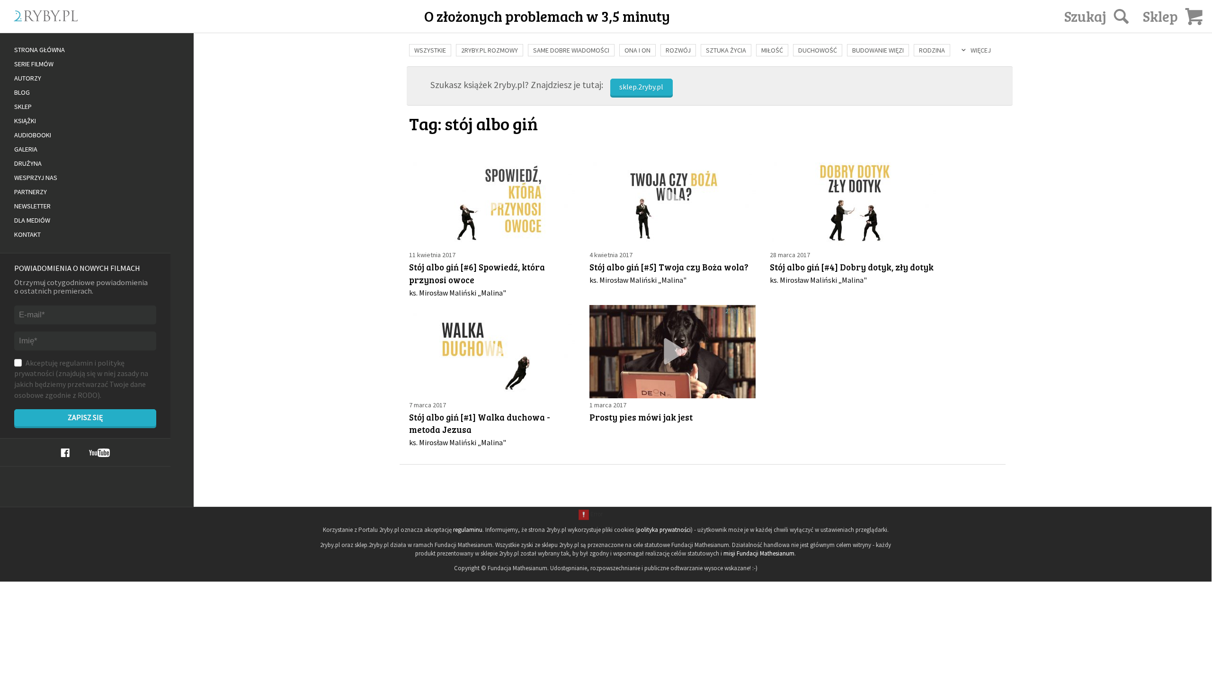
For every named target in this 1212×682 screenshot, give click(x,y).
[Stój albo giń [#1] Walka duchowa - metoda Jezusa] (492, 351)
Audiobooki (32, 135)
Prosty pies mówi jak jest (641, 417)
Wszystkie (430, 50)
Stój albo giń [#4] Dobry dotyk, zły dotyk (852, 267)
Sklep (23, 106)
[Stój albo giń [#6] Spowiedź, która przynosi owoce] (492, 201)
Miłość (772, 50)
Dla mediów (32, 220)
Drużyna (28, 163)
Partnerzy (30, 192)
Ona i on (637, 50)
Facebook (65, 453)
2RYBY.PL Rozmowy (489, 50)
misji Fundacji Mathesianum (758, 553)
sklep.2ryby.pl (641, 86)
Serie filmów (33, 64)
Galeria (25, 149)
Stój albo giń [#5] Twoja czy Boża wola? (669, 267)
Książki (25, 121)
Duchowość (817, 50)
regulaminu (467, 530)
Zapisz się (85, 417)
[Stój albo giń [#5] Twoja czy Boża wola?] (672, 201)
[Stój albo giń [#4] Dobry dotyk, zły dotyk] (853, 201)
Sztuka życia (726, 50)
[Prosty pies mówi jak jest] (672, 351)
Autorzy (27, 78)
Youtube (99, 453)
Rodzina (932, 50)
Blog (22, 92)
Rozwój (678, 50)
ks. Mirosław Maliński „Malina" (457, 292)
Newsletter (32, 206)
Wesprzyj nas (35, 177)
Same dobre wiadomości (571, 50)
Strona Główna (39, 49)
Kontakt (27, 234)
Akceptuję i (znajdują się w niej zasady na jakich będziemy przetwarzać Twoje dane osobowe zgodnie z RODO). (81, 379)
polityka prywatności (664, 530)
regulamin (76, 363)
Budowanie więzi (878, 50)
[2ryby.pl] (123, 27)
